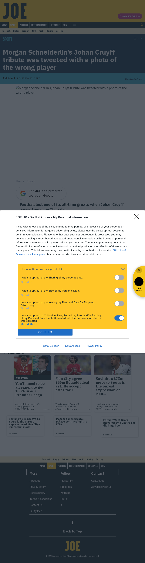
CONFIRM (45, 332)
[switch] (119, 277)
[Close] (137, 217)
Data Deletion (51, 345)
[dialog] (72, 281)
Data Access (72, 345)
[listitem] (72, 269)
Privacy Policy (94, 345)
